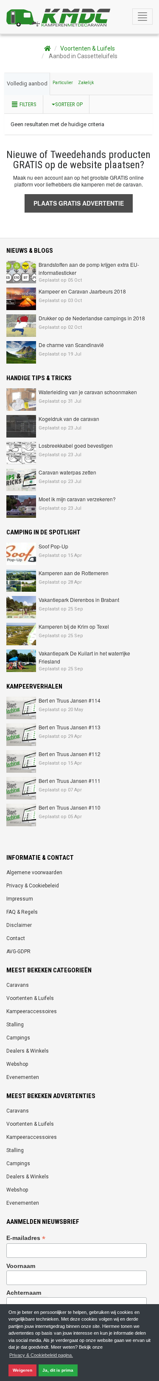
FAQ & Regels (22, 912)
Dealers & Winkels (27, 1051)
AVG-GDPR (18, 952)
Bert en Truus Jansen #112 (69, 753)
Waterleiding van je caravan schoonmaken (88, 391)
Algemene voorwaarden (34, 872)
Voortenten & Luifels (87, 48)
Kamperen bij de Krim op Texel (74, 626)
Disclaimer (19, 925)
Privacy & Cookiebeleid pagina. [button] (41, 1355)
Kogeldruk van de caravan (69, 418)
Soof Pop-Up (53, 546)
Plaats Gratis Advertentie (78, 203)
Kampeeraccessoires (31, 1011)
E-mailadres (25, 1238)
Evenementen (22, 1077)
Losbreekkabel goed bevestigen (76, 445)
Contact (15, 938)
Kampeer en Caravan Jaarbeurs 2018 (82, 291)
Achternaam (23, 1292)
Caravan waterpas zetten (67, 472)
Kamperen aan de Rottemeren (74, 572)
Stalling (15, 1025)
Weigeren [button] (22, 1370)
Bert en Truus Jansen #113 (69, 727)
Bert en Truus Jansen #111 (69, 780)
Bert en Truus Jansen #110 (69, 807)
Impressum (19, 899)
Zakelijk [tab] (86, 82)
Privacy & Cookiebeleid (32, 886)
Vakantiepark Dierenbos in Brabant (79, 599)
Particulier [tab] (63, 82)
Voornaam (20, 1265)
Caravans (17, 985)
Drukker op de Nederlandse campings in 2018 (92, 318)
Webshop (17, 1064)
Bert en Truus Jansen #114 (69, 700)
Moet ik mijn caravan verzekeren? (77, 499)
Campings (18, 1038)
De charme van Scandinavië (71, 344)
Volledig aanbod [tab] (27, 83)
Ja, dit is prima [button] (57, 1370)
